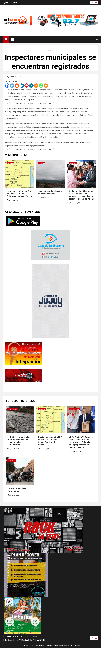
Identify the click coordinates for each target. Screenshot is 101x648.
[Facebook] (92, 2)
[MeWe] (31, 85)
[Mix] (36, 85)
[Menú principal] (12, 39)
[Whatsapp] (41, 85)
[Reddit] (17, 85)
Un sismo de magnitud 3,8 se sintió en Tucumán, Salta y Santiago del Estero (19, 194)
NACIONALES (12, 409)
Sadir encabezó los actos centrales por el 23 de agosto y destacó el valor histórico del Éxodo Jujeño (81, 195)
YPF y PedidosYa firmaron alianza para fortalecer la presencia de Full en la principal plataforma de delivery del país (81, 442)
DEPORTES (11, 460)
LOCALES (50, 51)
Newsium (63, 645)
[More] (46, 85)
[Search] (97, 39)
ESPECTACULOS (37, 640)
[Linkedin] (22, 85)
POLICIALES (8, 640)
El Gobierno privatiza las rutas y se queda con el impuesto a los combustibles (18, 441)
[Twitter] (12, 85)
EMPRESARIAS (74, 409)
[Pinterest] (26, 85)
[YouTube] (96, 2)
